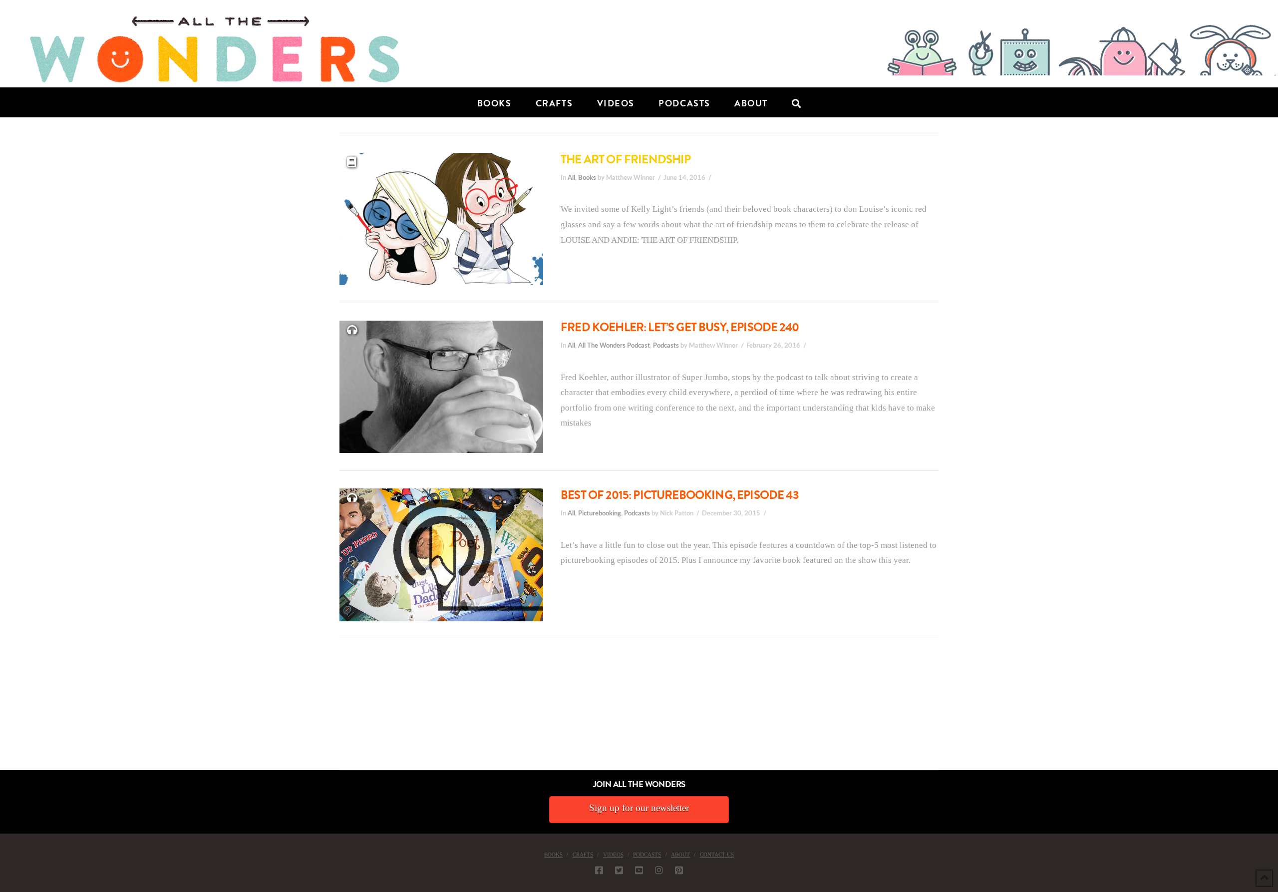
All (571, 178)
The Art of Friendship (626, 159)
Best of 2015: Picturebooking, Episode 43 (680, 495)
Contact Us (717, 855)
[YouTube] (639, 870)
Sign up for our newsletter (639, 808)
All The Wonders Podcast (614, 346)
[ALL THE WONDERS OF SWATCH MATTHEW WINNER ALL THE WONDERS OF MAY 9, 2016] (10, 714)
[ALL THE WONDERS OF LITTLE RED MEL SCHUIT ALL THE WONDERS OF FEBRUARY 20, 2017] (3, 714)
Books (587, 178)
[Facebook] (599, 870)
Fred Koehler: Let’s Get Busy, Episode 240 (680, 327)
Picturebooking (599, 513)
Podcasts (666, 346)
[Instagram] (659, 870)
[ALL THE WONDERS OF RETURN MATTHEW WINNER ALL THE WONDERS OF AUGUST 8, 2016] (9, 714)
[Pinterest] (679, 870)
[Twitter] (619, 870)
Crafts (583, 855)
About (680, 855)
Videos (613, 855)
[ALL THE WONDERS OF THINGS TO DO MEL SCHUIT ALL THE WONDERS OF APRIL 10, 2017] (1, 714)
